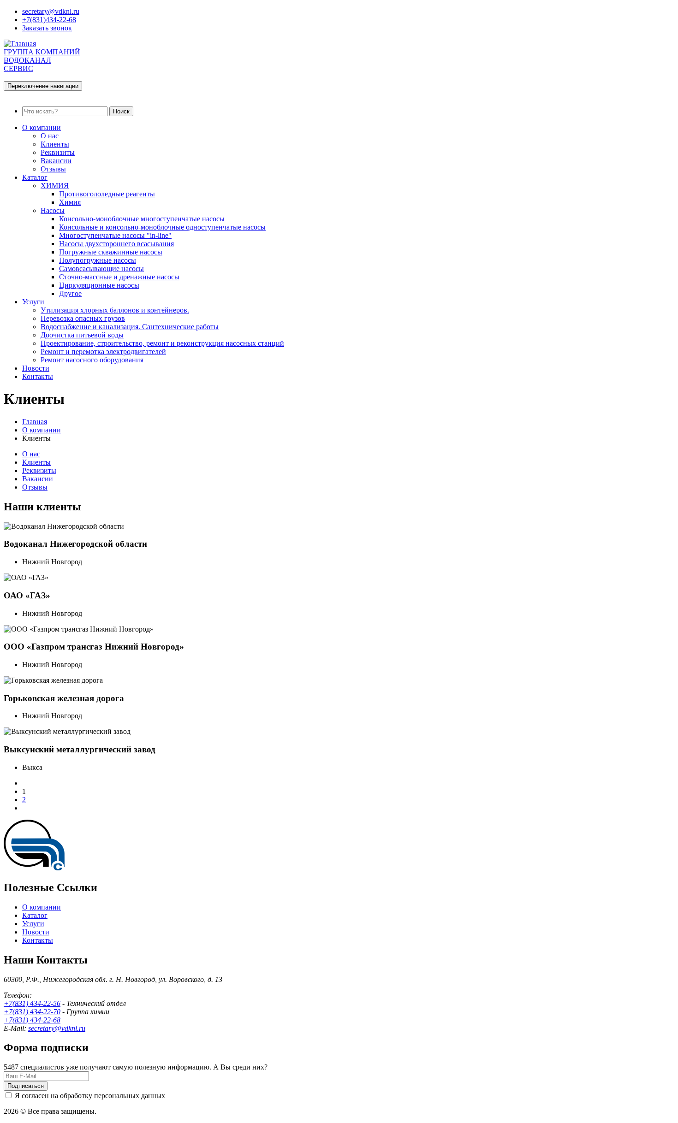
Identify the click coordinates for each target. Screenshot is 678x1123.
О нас (50, 136)
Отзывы (53, 169)
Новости (35, 368)
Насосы (53, 210)
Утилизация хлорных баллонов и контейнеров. (115, 310)
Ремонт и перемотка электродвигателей (103, 351)
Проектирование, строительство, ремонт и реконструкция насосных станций (162, 343)
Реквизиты (58, 152)
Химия (70, 202)
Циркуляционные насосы (99, 285)
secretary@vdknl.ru (50, 11)
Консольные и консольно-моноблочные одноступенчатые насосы (162, 227)
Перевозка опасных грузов (83, 318)
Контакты (37, 376)
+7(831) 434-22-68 (32, 1020)
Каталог (35, 177)
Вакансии (56, 161)
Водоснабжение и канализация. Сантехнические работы (130, 327)
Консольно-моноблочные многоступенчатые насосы (142, 219)
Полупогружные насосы (97, 260)
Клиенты (55, 144)
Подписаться (25, 1085)
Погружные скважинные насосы (110, 252)
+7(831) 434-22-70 (32, 1012)
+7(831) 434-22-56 (32, 1003)
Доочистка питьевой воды (82, 335)
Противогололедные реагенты (107, 194)
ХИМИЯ (55, 185)
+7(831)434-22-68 (49, 20)
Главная (34, 422)
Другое (70, 293)
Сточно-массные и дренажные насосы (119, 277)
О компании (41, 127)
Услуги (33, 302)
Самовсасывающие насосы (101, 268)
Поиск (121, 111)
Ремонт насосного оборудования (92, 360)
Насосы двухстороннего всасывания (116, 244)
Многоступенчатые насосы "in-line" (115, 235)
